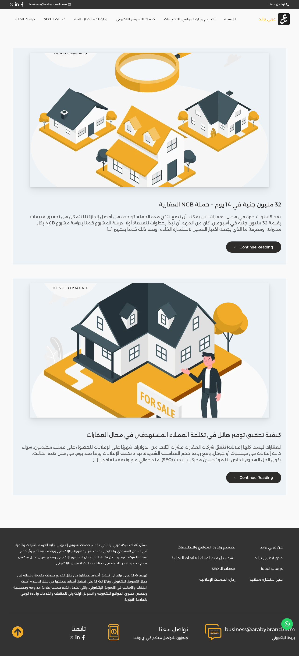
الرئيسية (230, 19)
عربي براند (267, 19)
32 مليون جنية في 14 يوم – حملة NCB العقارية (220, 204)
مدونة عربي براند (269, 558)
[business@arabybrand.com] (213, 632)
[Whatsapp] (287, 624)
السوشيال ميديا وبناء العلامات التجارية (203, 558)
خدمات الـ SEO (54, 19)
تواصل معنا (173, 629)
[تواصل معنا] (114, 632)
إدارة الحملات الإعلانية (90, 19)
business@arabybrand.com (260, 629)
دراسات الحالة (25, 19)
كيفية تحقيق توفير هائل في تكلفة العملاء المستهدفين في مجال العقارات (184, 435)
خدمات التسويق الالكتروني (135, 19)
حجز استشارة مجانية (266, 579)
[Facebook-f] (22, 4)
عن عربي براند (271, 547)
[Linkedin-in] (17, 4)
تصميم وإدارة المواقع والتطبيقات (189, 19)
